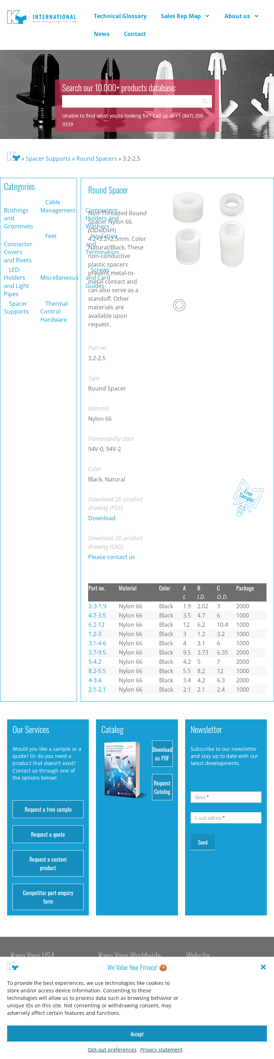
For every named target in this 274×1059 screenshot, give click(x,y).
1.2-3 (94, 634)
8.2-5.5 (97, 671)
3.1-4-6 (97, 643)
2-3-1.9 (97, 606)
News (102, 34)
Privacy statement (161, 1049)
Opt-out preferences (112, 1049)
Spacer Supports (48, 158)
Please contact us (111, 557)
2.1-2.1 (97, 689)
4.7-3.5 (97, 615)
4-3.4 (94, 680)
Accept (137, 1034)
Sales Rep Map (181, 16)
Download (102, 518)
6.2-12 (96, 625)
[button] (263, 967)
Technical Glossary (120, 16)
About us (237, 16)
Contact (135, 34)
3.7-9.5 (97, 652)
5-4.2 (94, 662)
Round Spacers (96, 158)
